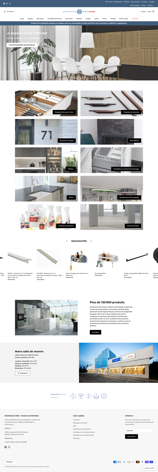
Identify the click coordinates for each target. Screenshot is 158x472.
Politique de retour (80, 423)
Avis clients (108, 1)
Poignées (30, 18)
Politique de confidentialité (83, 435)
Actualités (144, 1)
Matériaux (79, 18)
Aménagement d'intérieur (55, 18)
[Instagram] (7, 3)
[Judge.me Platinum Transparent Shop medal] (73, 396)
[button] (75, 78)
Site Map (76, 438)
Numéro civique (123, 18)
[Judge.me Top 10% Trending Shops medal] (104, 396)
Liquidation (135, 18)
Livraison (76, 420)
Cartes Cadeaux (135, 5)
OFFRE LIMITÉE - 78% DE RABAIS (21, 73)
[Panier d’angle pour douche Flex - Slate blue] (79, 258)
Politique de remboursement (84, 432)
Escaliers (88, 18)
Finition (104, 18)
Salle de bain (40, 18)
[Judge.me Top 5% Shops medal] (96, 396)
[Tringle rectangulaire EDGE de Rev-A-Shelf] (137, 258)
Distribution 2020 (14, 466)
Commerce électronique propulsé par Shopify (35, 466)
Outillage (113, 18)
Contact (143, 5)
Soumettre (131, 436)
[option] (79, 52)
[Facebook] (4, 3)
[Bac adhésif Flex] (108, 258)
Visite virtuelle (135, 1)
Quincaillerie (69, 18)
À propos (151, 1)
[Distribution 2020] (10, 3)
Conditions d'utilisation (82, 429)
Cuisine (22, 18)
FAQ (74, 426)
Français (150, 5)
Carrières (126, 1)
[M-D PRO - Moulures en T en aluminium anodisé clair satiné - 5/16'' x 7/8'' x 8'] (50, 258)
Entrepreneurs (118, 1)
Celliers (96, 18)
